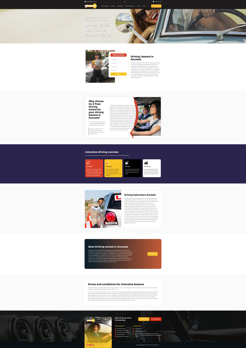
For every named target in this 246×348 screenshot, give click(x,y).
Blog (144, 6)
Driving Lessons (105, 6)
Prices (139, 6)
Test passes (120, 6)
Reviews (113, 6)
